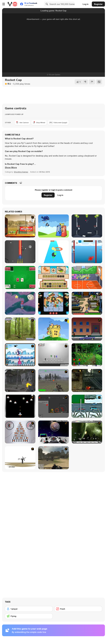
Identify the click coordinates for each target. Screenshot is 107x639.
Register (98, 4)
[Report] (92, 81)
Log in (85, 4)
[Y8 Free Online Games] (12, 4)
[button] (11, 167)
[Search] (46, 4)
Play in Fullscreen (53, 62)
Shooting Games (21, 172)
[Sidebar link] (3, 4)
